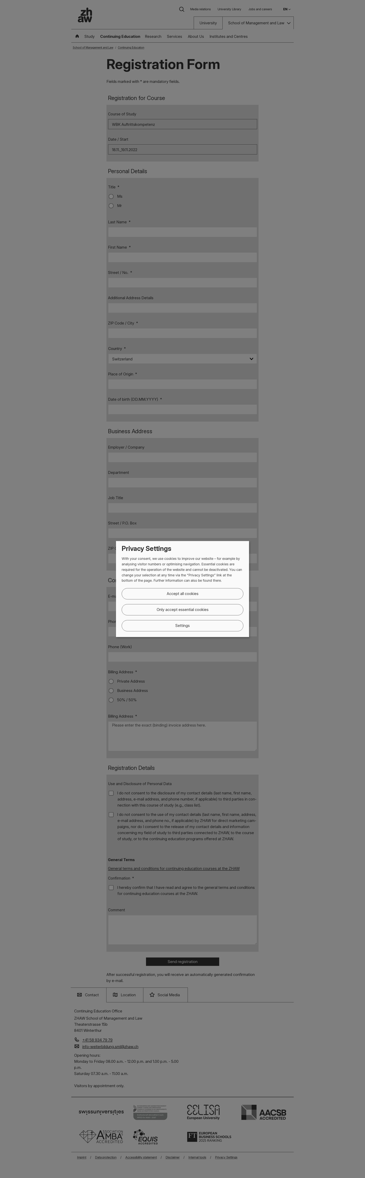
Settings (182, 625)
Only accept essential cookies (183, 609)
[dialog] (182, 589)
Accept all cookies (182, 593)
